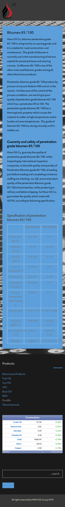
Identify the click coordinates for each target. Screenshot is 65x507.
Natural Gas (16, 427)
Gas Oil (6, 383)
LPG (4, 387)
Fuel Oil (6, 378)
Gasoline (17, 431)
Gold (19, 439)
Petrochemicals (10, 405)
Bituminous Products (13, 374)
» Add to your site (56, 452)
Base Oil (7, 392)
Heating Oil (16, 435)
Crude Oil (17, 422)
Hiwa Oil (47, 192)
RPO (5, 396)
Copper (18, 448)
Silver (18, 444)
